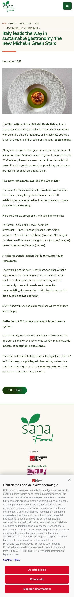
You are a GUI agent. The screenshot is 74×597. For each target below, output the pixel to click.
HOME (4, 23)
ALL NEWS (15, 390)
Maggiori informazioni (37, 589)
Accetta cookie (37, 569)
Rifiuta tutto (37, 579)
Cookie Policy (11, 559)
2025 (37, 23)
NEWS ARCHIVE (25, 23)
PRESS (12, 23)
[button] (69, 479)
